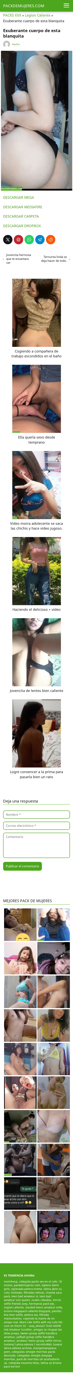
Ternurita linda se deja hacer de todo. (54, 259)
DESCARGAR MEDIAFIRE (22, 207)
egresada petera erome (26, 1289)
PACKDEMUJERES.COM (23, 5)
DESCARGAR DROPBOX (22, 225)
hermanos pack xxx (41, 1303)
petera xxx (31, 1315)
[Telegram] (40, 239)
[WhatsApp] (29, 239)
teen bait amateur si (24, 1296)
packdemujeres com (27, 1285)
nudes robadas (41, 1300)
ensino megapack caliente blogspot (27, 1311)
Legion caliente (14, 1307)
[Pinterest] (18, 239)
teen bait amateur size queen (27, 1298)
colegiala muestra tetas (24, 1363)
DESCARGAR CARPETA (21, 216)
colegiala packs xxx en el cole (38, 1281)
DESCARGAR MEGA (18, 197)
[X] (7, 239)
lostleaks (16, 1292)
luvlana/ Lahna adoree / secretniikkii (28, 1344)
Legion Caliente (37, 15)
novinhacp (11, 1281)
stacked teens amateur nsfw (43, 1307)
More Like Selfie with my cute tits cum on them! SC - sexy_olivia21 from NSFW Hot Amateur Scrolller (33, 1325)
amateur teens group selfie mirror (39, 1340)
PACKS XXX (12, 15)
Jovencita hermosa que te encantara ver (18, 259)
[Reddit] (50, 239)
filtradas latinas (34, 1292)
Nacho (16, 44)
